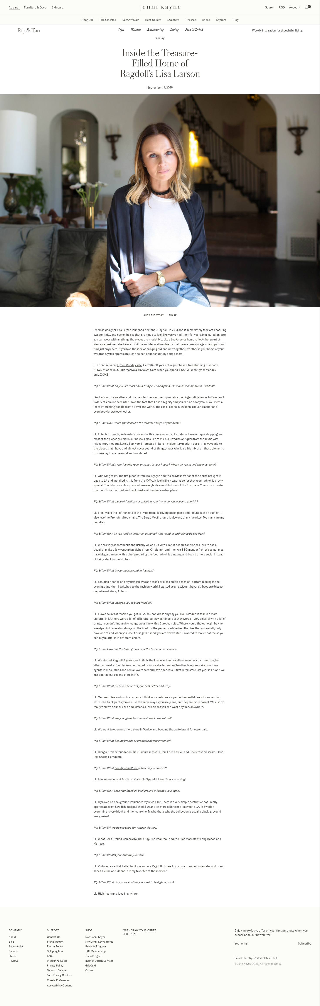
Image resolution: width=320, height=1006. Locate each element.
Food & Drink (194, 30)
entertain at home (143, 533)
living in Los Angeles (157, 386)
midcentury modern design (184, 443)
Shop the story (153, 315)
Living (174, 30)
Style (121, 30)
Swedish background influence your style (152, 790)
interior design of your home (161, 423)
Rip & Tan (28, 30)
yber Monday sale (130, 365)
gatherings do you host (189, 533)
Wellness (136, 30)
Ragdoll (163, 330)
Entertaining (155, 30)
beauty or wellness (126, 768)
